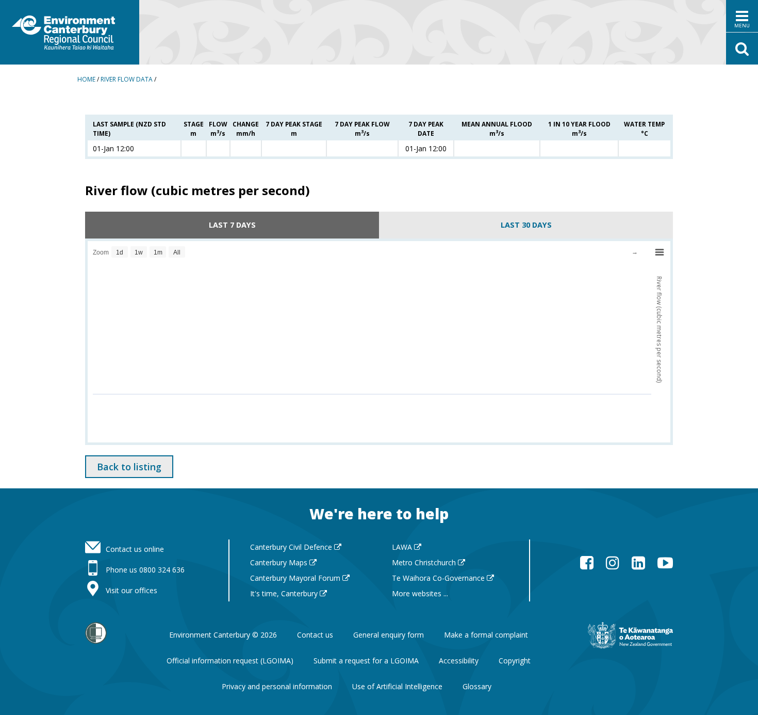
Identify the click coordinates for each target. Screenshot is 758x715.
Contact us (315, 635)
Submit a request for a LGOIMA (366, 660)
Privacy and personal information (277, 686)
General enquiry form (388, 635)
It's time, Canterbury (285, 593)
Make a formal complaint (486, 635)
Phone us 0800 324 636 (145, 570)
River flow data (127, 79)
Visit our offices (131, 590)
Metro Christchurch (425, 562)
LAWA (403, 547)
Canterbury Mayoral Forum (296, 578)
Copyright (515, 660)
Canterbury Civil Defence (292, 547)
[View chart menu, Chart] (659, 252)
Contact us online (135, 549)
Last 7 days (232, 225)
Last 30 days (526, 225)
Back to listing (129, 466)
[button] (742, 16)
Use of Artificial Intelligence (397, 686)
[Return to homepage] (69, 32)
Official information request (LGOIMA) (230, 660)
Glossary (477, 686)
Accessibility (459, 660)
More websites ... (420, 593)
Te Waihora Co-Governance (439, 578)
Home (86, 79)
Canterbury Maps (279, 562)
